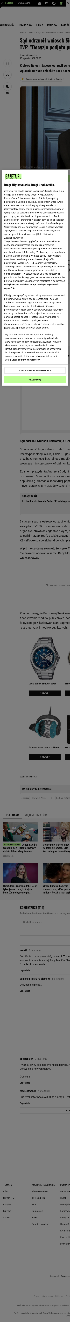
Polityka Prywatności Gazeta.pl (20, 284)
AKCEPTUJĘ (35, 379)
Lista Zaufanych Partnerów (26, 359)
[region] (35, 278)
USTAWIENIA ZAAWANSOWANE (35, 370)
